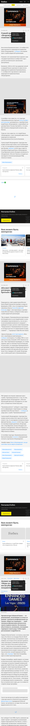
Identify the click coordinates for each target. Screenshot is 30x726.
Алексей (14, 308)
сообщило (4, 338)
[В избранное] (28, 30)
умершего (11, 148)
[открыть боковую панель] (25, 2)
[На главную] (4, 1)
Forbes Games (8, 5)
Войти (21, 1)
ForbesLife (4, 248)
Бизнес (3, 541)
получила (15, 437)
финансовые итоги (6, 701)
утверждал (10, 654)
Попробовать (15, 40)
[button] (28, 2)
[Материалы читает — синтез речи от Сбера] (23, 30)
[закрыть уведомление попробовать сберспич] (23, 34)
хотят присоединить (18, 334)
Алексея (21, 120)
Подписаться (6, 220)
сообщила (17, 51)
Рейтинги (18, 5)
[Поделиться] (26, 30)
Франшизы (25, 5)
